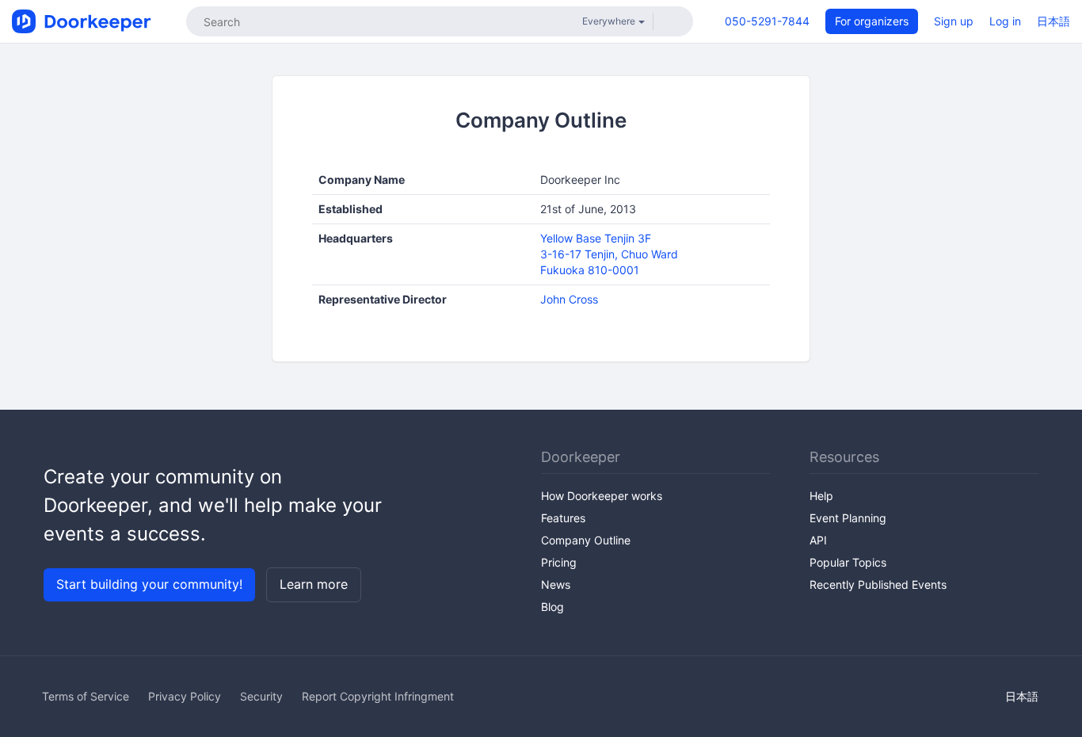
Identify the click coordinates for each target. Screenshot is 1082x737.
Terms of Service (85, 696)
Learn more (314, 584)
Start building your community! (149, 584)
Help (821, 495)
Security (261, 696)
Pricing (559, 562)
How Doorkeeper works (601, 495)
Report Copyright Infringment (378, 696)
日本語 (1053, 21)
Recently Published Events (878, 584)
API (818, 540)
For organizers (872, 21)
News (555, 584)
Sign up (953, 21)
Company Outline (586, 540)
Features (563, 518)
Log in (1005, 21)
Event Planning (848, 518)
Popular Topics (848, 562)
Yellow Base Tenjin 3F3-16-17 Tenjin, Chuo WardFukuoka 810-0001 (609, 254)
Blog (552, 606)
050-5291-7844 (767, 21)
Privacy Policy (184, 696)
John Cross (569, 299)
